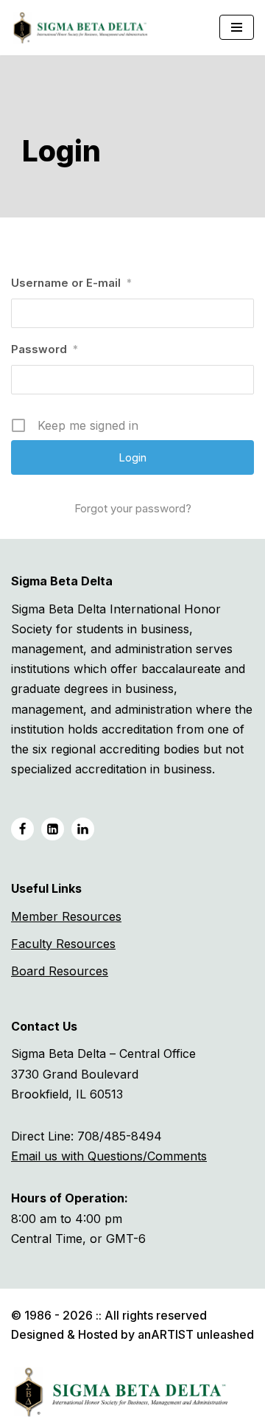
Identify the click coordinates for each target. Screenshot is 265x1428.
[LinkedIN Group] (82, 829)
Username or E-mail (71, 283)
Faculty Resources (63, 943)
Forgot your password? (132, 508)
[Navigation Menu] (236, 27)
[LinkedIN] (52, 829)
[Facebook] (22, 829)
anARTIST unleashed (196, 1334)
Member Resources (66, 916)
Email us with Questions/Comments (109, 1156)
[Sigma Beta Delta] (84, 27)
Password (44, 349)
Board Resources (59, 971)
